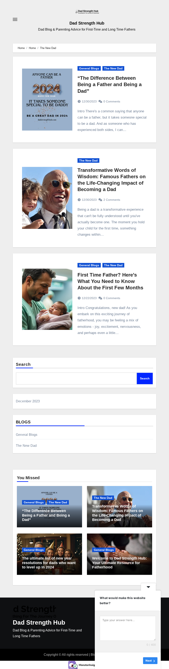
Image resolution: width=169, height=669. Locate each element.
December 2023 (28, 401)
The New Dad (113, 68)
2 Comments (111, 199)
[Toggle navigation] (15, 19)
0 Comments (111, 101)
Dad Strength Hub (86, 23)
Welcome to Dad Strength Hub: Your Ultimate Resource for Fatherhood (119, 562)
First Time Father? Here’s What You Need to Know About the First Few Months (110, 281)
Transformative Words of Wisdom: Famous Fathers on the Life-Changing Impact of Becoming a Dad (117, 513)
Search (23, 364)
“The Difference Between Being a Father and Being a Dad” (109, 84)
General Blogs (89, 68)
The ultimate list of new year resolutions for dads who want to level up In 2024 (49, 562)
